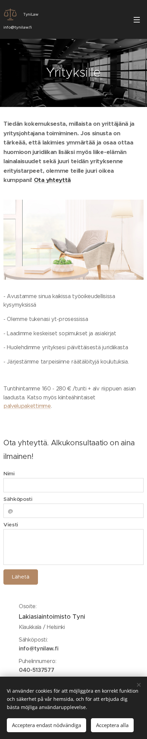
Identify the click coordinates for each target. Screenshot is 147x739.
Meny (137, 19)
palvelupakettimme (27, 406)
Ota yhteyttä (52, 180)
